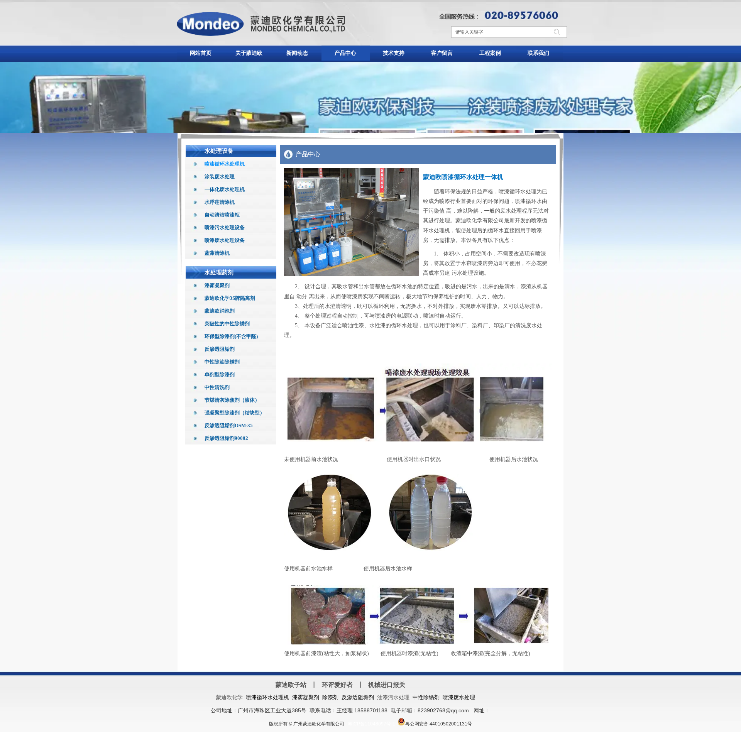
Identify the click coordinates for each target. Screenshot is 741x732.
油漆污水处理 (393, 697)
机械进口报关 (386, 684)
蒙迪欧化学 (229, 697)
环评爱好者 (337, 684)
